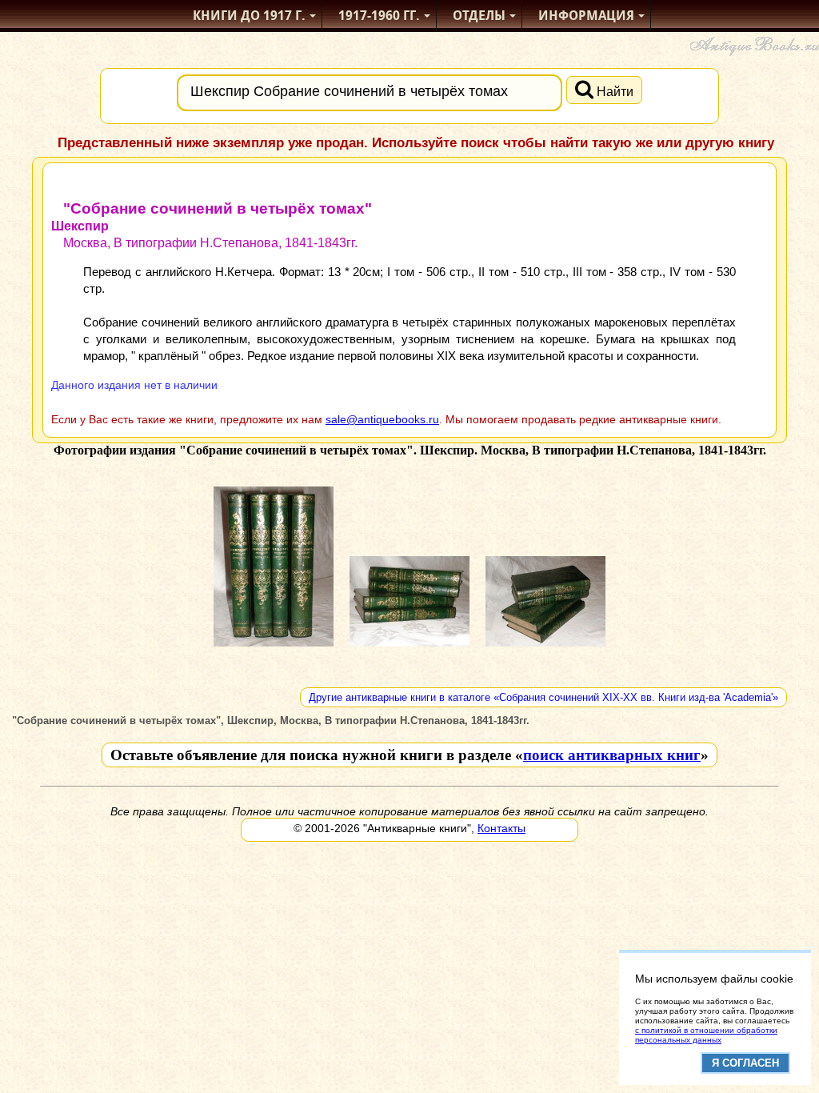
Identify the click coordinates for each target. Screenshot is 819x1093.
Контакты (501, 828)
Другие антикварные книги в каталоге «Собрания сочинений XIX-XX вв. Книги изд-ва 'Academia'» (543, 697)
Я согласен (745, 1063)
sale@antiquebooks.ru (382, 419)
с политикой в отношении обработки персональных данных (706, 1035)
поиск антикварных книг (612, 755)
